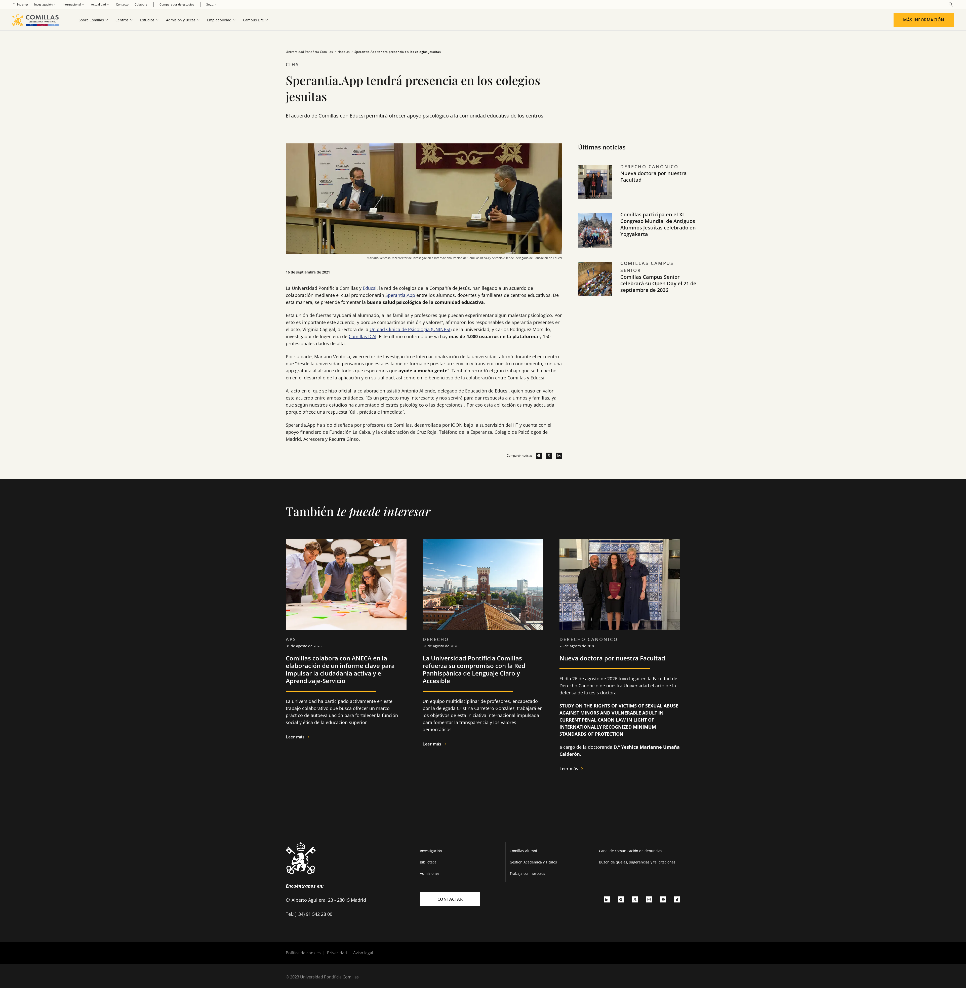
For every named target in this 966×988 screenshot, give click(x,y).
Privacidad (337, 953)
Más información (923, 20)
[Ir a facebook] (537, 456)
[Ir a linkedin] (557, 456)
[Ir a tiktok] (677, 899)
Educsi (370, 288)
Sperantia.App (400, 295)
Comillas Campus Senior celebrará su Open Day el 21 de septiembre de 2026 (658, 283)
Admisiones (429, 873)
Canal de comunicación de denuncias (630, 850)
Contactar (450, 899)
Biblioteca (428, 862)
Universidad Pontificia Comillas (309, 52)
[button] (637, 187)
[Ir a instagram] (649, 899)
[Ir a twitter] (547, 456)
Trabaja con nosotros (527, 873)
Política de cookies (303, 953)
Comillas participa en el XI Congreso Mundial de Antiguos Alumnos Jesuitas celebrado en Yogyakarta (658, 224)
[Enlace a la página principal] (37, 20)
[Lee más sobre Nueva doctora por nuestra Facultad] (619, 584)
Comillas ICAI (362, 336)
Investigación (431, 850)
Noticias (344, 52)
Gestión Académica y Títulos (533, 862)
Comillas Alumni (523, 850)
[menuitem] (20, 4)
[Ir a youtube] (663, 899)
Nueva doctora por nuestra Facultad (653, 176)
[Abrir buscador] (951, 5)
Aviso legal (363, 953)
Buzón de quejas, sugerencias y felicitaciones (637, 862)
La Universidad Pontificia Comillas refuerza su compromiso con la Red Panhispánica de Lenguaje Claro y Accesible (474, 669)
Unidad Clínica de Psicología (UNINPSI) (411, 329)
